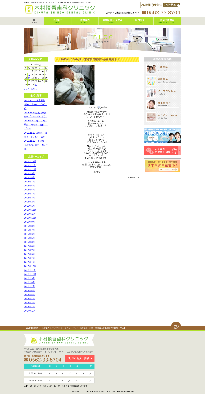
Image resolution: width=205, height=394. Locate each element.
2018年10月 (30, 169)
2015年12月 (30, 266)
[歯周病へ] (162, 86)
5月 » (34, 89)
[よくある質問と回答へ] (162, 157)
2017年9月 (29, 222)
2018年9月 (29, 173)
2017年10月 (30, 218)
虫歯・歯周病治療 (97, 328)
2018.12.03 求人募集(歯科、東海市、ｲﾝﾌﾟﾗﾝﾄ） (35, 104)
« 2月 (26, 89)
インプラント (57, 328)
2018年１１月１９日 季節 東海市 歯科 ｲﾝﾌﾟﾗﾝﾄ (36, 124)
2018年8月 (29, 177)
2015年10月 (30, 274)
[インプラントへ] (162, 98)
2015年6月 (29, 290)
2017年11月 (30, 214)
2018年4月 (29, 193)
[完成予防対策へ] (167, 23)
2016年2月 (29, 258)
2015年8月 (29, 282)
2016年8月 (29, 246)
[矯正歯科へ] (162, 110)
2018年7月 (29, 181)
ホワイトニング (71, 328)
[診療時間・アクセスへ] (112, 23)
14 (29, 77)
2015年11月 (30, 270)
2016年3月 (29, 254)
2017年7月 (29, 230)
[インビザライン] (162, 145)
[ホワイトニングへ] (162, 123)
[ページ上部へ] (176, 329)
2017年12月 (30, 210)
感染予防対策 (112, 328)
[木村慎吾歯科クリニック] (60, 13)
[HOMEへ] (34, 23)
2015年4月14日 (133, 178)
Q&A (122, 328)
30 (36, 84)
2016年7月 (29, 250)
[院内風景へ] (139, 23)
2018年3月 (29, 197)
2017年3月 (29, 242)
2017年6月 (29, 234)
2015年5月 (29, 294)
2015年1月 (29, 306)
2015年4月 (29, 298)
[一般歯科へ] (162, 74)
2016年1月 (29, 262)
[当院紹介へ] (57, 23)
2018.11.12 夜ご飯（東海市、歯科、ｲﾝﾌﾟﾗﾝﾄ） (36, 145)
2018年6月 (29, 185)
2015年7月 (29, 286)
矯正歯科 (83, 328)
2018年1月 (29, 206)
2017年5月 (29, 238)
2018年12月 (30, 161)
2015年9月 (29, 278)
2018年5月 (29, 189)
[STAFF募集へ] (162, 175)
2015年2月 (29, 302)
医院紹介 (36, 328)
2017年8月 (29, 226)
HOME (28, 328)
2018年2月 (29, 201)
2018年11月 (30, 165)
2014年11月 (30, 310)
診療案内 (45, 328)
